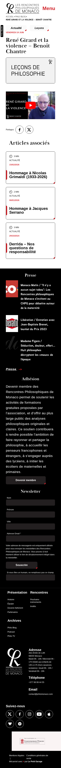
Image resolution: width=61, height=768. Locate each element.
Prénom (10, 510)
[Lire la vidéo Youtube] (30, 105)
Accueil (9, 16)
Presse (11, 369)
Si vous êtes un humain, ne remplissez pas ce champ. (30, 572)
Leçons (39, 28)
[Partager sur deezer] (10, 724)
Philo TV (11, 636)
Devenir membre (26, 480)
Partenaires (12, 612)
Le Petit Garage (35, 761)
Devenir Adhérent (15, 608)
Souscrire (22, 565)
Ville (9, 522)
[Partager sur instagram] (29, 714)
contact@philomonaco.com (41, 694)
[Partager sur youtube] (39, 714)
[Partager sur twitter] (29, 130)
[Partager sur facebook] (19, 130)
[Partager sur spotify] (20, 724)
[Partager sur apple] (49, 714)
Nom (9, 498)
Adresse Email (14, 533)
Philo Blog (20, 16)
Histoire (10, 599)
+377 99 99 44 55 (36, 682)
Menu (48, 8)
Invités (33, 606)
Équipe (10, 604)
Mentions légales (16, 755)
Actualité (16, 28)
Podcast (11, 632)
